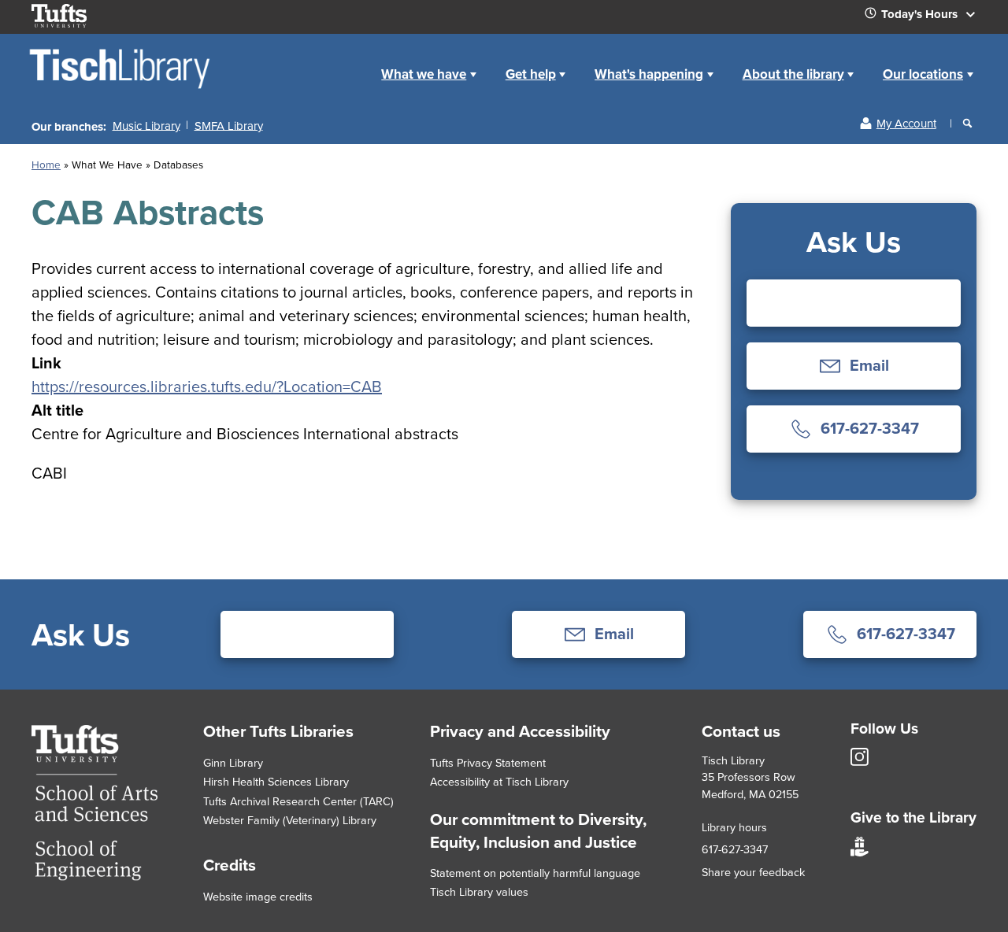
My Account (906, 123)
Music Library (146, 124)
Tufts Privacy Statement (488, 762)
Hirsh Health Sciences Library (276, 781)
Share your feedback (753, 872)
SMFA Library (229, 124)
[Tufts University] (95, 875)
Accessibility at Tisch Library (499, 781)
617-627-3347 (735, 849)
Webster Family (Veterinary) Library (289, 820)
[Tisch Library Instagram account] (859, 761)
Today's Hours (921, 14)
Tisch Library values (479, 891)
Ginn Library (233, 762)
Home (46, 164)
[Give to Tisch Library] (859, 852)
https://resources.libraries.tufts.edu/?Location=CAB (207, 386)
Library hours (734, 827)
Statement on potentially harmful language (535, 872)
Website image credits (258, 896)
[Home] (121, 87)
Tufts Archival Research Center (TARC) (298, 801)
